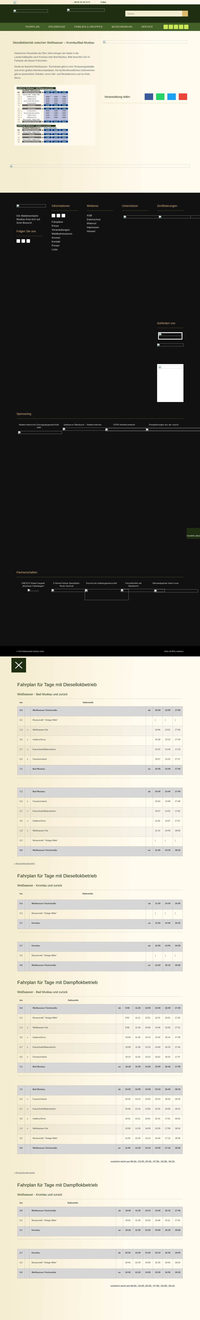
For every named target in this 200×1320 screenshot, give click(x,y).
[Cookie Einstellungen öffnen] (22, 1318)
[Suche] (185, 13)
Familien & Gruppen (88, 27)
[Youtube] (176, 27)
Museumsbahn (122, 27)
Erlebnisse (57, 27)
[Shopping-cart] (181, 27)
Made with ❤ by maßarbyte (173, 651)
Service (147, 27)
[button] (149, 96)
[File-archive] (186, 27)
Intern (42, 651)
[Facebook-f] (166, 27)
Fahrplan (32, 27)
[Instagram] (171, 27)
